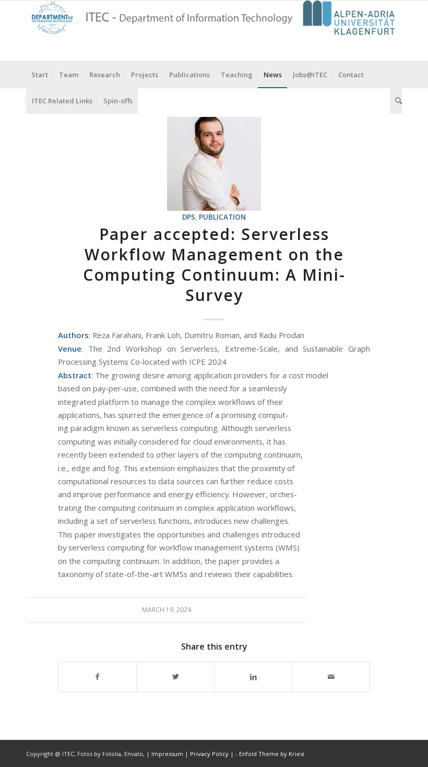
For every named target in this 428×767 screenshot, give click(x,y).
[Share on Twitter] (175, 676)
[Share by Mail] (331, 676)
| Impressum (165, 754)
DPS (188, 217)
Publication (222, 217)
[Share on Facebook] (97, 676)
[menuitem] (39, 75)
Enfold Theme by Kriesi (271, 754)
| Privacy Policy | (209, 754)
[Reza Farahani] (214, 164)
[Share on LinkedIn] (253, 676)
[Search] (396, 101)
